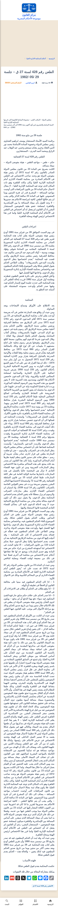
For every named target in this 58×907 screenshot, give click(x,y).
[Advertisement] (29, 42)
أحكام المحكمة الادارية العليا (36, 59)
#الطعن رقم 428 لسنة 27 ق (43, 886)
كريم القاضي (30, 83)
